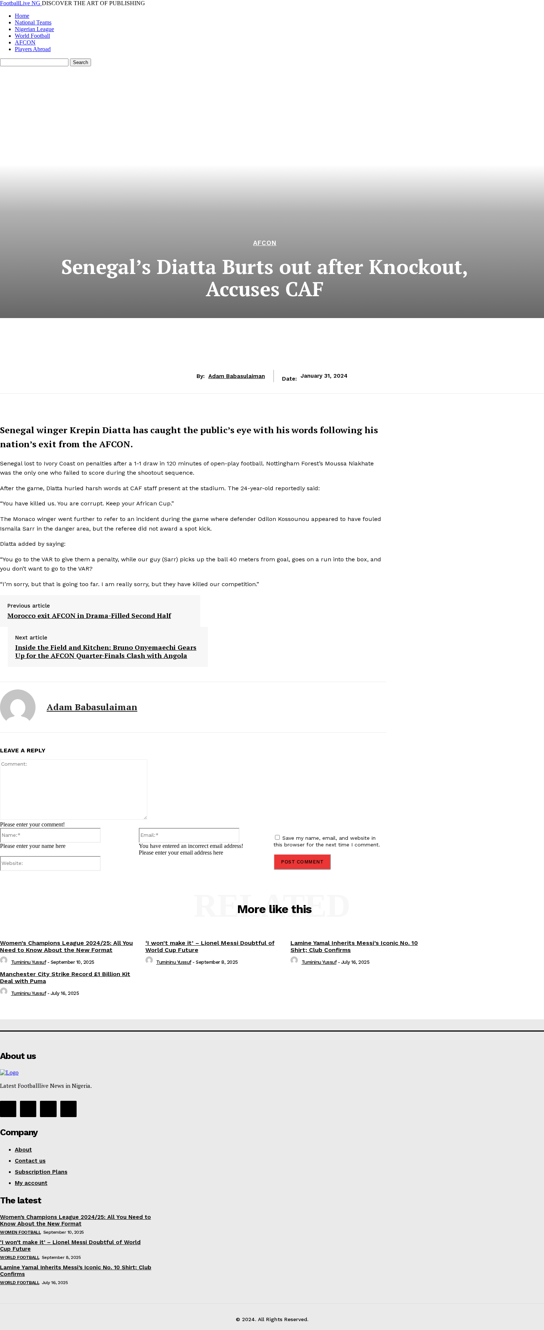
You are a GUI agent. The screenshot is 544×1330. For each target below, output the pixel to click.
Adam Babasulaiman (236, 376)
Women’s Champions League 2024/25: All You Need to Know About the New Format (66, 946)
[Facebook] (204, 877)
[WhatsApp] (284, 877)
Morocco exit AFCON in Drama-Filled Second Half (89, 616)
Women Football (20, 1232)
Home (22, 16)
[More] (310, 877)
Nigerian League (34, 29)
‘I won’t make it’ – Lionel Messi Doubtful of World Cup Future (210, 946)
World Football (32, 36)
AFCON (25, 42)
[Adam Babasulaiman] (18, 707)
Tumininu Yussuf (28, 962)
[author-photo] (5, 962)
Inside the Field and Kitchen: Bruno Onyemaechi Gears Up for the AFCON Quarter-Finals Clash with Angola (106, 651)
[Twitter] (230, 877)
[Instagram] (28, 1109)
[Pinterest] (257, 877)
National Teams (33, 22)
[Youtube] (68, 1109)
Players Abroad (33, 49)
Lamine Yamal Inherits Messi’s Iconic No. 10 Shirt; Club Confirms (354, 946)
